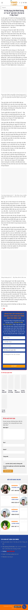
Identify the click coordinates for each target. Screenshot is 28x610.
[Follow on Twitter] (23, 2)
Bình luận (5, 427)
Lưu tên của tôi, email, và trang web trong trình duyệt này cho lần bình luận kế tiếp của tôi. (14, 466)
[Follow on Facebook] (19, 2)
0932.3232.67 (9, 324)
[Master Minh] (24, 607)
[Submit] (25, 7)
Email (5, 449)
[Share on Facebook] (2, 308)
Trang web (5, 456)
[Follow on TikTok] (21, 2)
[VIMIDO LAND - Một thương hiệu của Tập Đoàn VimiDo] (14, 2)
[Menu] (2, 3)
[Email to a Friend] (4, 308)
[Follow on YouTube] (25, 2)
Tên (4, 442)
